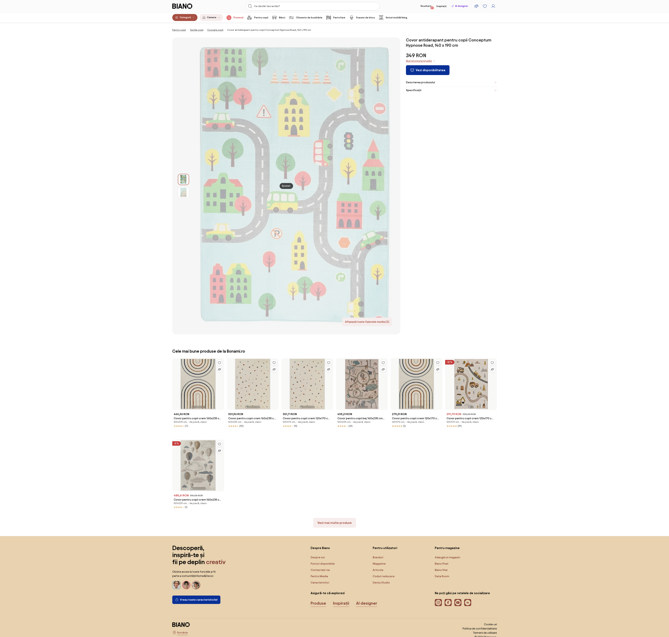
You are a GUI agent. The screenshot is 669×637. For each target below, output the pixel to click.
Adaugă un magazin (447, 557)
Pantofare (339, 17)
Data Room (442, 576)
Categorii (185, 17)
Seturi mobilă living (396, 17)
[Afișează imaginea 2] (183, 192)
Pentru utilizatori (385, 548)
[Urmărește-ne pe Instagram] (438, 602)
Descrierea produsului (420, 82)
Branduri (378, 557)
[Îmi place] (219, 363)
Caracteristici (320, 582)
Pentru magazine (447, 548)
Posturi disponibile (323, 563)
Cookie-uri (490, 624)
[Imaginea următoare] (221, 383)
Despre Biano (320, 548)
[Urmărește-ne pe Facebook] (448, 602)
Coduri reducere (384, 576)
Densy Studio (381, 582)
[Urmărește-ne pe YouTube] (457, 602)
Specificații (413, 90)
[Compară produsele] (476, 6)
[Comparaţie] (219, 369)
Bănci (282, 17)
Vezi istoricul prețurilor (419, 61)
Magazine (379, 563)
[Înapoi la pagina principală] (189, 6)
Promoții (238, 17)
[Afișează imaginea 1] (183, 179)
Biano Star (441, 569)
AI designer (461, 6)
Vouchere (427, 7)
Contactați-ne (320, 569)
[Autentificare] (493, 6)
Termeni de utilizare (485, 632)
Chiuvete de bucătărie (309, 17)
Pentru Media (319, 576)
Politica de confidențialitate (480, 628)
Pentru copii (261, 17)
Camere (211, 17)
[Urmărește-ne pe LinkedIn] (467, 602)
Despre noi (318, 557)
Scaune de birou (365, 17)
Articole (378, 569)
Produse (318, 603)
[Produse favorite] (484, 6)
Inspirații (441, 6)
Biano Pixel (441, 563)
